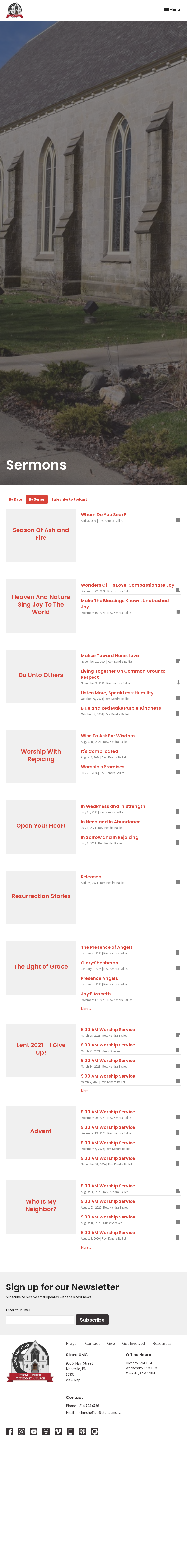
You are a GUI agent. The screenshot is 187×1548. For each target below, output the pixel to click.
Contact (92, 1343)
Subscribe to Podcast (69, 499)
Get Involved (133, 1343)
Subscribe (92, 1319)
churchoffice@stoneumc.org (100, 1412)
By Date (15, 499)
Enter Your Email (18, 1310)
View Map (73, 1380)
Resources (161, 1343)
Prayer (72, 1343)
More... (86, 1008)
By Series (37, 499)
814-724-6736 (89, 1405)
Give (111, 1343)
